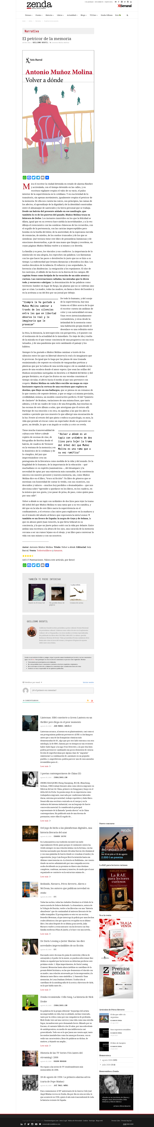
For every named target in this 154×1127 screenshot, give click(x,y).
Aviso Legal (63, 1121)
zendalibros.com (60, 777)
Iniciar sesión (88, 682)
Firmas (28, 15)
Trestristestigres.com (51, 1121)
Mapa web (99, 1121)
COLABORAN (89, 2)
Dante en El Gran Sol (37, 603)
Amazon (58, 550)
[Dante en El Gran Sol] (37, 592)
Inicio (23, 21)
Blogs (83, 15)
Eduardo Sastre (60, 836)
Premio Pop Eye (126, 1121)
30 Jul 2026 (114, 1035)
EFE (55, 897)
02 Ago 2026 (114, 1023)
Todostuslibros (44, 550)
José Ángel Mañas (61, 1085)
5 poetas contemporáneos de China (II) (60, 773)
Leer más (44, 766)
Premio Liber (115, 1121)
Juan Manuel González (63, 726)
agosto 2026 (107, 1060)
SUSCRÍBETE (99, 2)
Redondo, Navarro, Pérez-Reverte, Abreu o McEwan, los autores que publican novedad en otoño (65, 888)
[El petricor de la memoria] (58, 111)
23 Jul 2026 (114, 1049)
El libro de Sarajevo (118, 1043)
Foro (117, 15)
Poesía (38, 15)
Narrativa (38, 21)
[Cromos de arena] (78, 592)
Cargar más (58, 1108)
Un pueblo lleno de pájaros (56, 604)
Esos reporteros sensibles (120, 1029)
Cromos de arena (76, 603)
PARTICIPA (109, 2)
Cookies (85, 1121)
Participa (92, 1121)
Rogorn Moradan (60, 1061)
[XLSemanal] (125, 5)
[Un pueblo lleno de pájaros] (58, 592)
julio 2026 (106, 1064)
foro (33, 659)
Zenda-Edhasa (107, 15)
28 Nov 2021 (26, 43)
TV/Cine (93, 15)
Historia (49, 15)
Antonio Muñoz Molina (60, 43)
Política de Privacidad (75, 1121)
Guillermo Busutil (40, 42)
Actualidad (71, 15)
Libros (59, 15)
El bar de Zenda (116, 1020)
